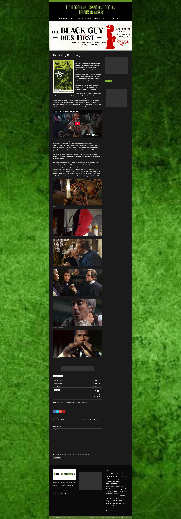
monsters (116, 496)
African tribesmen (65, 98)
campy (108, 486)
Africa (62, 402)
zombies (109, 510)
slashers (109, 503)
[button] (126, 18)
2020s (121, 476)
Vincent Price (84, 402)
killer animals (109, 493)
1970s (112, 474)
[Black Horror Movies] (90, 9)
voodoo (90, 402)
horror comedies (120, 491)
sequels (109, 501)
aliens (112, 479)
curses (122, 486)
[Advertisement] (77, 368)
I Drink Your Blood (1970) (58, 419)
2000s (109, 476)
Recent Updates (63, 18)
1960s (58, 402)
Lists (107, 18)
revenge (78, 402)
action (125, 476)
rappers (111, 498)
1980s (117, 474)
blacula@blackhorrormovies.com (65, 490)
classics (118, 486)
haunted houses (109, 491)
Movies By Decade (97, 18)
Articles (79, 18)
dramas (113, 488)
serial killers (117, 500)
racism (122, 496)
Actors (119, 18)
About (113, 18)
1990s (122, 474)
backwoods (109, 481)
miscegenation (109, 496)
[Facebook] (120, 1)
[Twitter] (125, 1)
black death (116, 481)
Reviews (72, 18)
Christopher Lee (68, 402)
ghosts (123, 488)
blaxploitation (120, 484)
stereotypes (117, 503)
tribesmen (108, 505)
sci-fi (122, 498)
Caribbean (113, 486)
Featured (87, 18)
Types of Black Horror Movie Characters (92, 419)
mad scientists (116, 493)
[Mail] (122, 1)
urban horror (116, 505)
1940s (107, 474)
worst (121, 508)
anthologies (117, 479)
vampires (109, 508)
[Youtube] (127, 1)
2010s (115, 476)
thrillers (124, 503)
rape (107, 498)
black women (111, 483)
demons (108, 488)
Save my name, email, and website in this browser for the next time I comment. (72, 454)
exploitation (118, 488)
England (74, 402)
